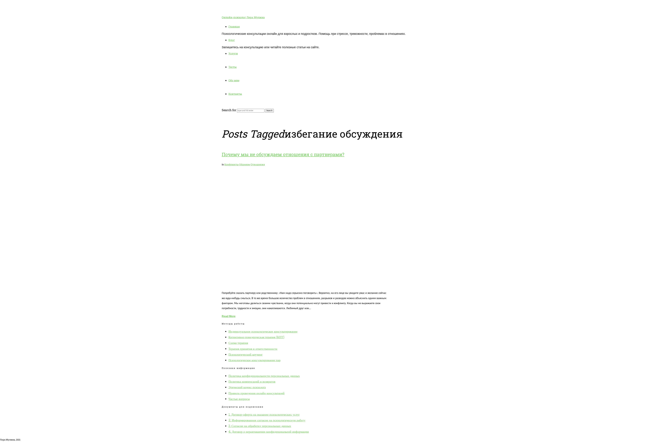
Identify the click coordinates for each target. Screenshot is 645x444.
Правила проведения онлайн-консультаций (256, 393)
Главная (234, 26)
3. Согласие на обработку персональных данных (259, 426)
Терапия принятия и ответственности (252, 349)
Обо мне (233, 80)
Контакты (235, 94)
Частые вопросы (239, 399)
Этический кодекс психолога (247, 387)
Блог (231, 40)
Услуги (233, 53)
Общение (244, 164)
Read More (228, 316)
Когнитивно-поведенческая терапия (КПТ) (256, 337)
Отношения (258, 164)
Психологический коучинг (245, 354)
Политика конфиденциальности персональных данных (264, 376)
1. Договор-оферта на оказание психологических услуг (264, 414)
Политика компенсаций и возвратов (251, 381)
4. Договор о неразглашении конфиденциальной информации (268, 432)
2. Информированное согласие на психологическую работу (266, 420)
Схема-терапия (238, 343)
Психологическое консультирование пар (254, 360)
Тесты (232, 67)
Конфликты (231, 164)
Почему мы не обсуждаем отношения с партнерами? (283, 154)
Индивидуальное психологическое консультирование (262, 331)
